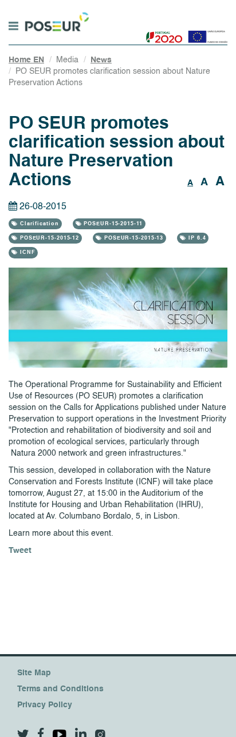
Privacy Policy (44, 705)
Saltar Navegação (125, 6)
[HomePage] (55, 16)
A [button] (190, 183)
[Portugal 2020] (161, 32)
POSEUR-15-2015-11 (111, 223)
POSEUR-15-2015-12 (48, 238)
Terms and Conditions (60, 689)
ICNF (27, 252)
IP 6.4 (196, 238)
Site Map (34, 673)
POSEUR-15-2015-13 (132, 238)
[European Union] (205, 32)
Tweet (20, 551)
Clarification (38, 223)
